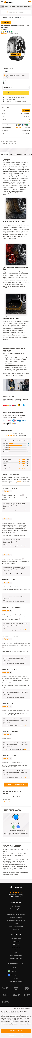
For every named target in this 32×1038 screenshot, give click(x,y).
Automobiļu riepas (16, 938)
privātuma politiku (13, 866)
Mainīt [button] (29, 116)
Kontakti (16, 978)
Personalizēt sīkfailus (16, 1035)
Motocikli (12, 6)
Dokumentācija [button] (7, 802)
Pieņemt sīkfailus (16, 1030)
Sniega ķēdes (16, 947)
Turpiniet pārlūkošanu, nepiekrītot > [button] (22, 1008)
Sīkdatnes (16, 929)
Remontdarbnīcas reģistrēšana (16, 914)
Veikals (16, 950)
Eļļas (16, 952)
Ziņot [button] (4, 508)
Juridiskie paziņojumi (16, 917)
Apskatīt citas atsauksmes (16, 784)
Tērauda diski (16, 941)
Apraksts (4, 154)
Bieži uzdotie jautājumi (18, 154)
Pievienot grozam (18, 93)
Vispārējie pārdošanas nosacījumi (16, 920)
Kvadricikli (20, 6)
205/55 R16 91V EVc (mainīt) (17, 12)
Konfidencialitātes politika (16, 926)
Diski (6, 6)
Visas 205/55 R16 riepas (9, 141)
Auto (2, 6)
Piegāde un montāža (16, 958)
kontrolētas (18, 481)
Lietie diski (16, 944)
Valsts (16, 923)
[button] (16, 76)
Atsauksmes (16, 912)
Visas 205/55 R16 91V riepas (10, 143)
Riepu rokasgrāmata (16, 909)
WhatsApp (13, 971)
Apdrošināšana (16, 906)
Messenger (14, 975)
